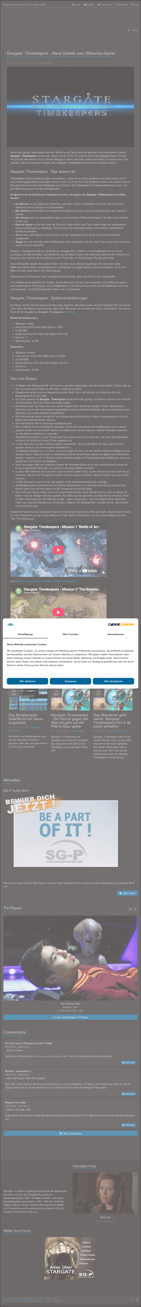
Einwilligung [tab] (25, 634)
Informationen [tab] (115, 634)
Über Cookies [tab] (70, 634)
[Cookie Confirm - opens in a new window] (121, 624)
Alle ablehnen (27, 681)
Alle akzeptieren (113, 681)
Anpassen (71, 681)
